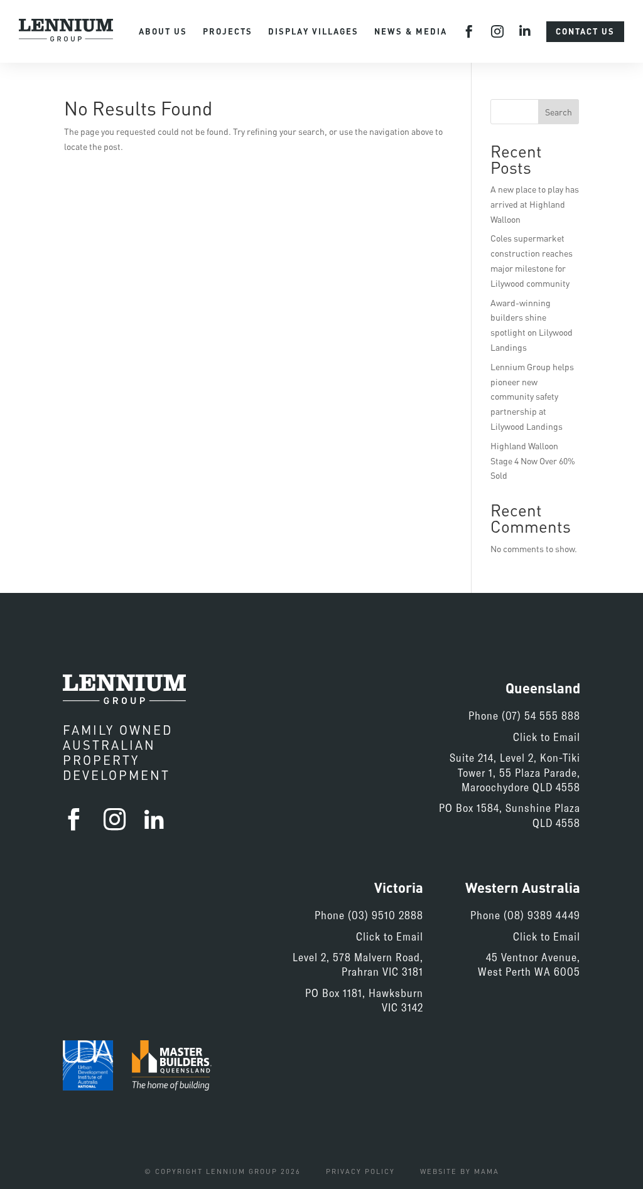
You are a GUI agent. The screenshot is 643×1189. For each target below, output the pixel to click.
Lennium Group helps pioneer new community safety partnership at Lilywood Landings (532, 396)
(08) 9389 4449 (542, 915)
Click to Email (546, 737)
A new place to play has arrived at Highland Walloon (534, 204)
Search (558, 112)
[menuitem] (163, 31)
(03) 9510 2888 (385, 915)
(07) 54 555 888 (541, 715)
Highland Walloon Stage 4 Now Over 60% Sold (532, 460)
